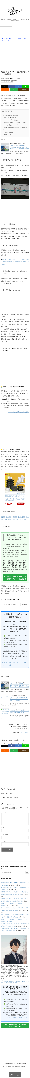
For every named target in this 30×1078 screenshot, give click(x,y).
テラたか (9, 921)
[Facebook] (11, 86)
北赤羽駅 (8, 517)
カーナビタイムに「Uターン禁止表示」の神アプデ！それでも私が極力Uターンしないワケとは (19, 699)
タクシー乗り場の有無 (11, 120)
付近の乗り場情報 (8, 132)
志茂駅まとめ (7, 134)
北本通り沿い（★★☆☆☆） (13, 125)
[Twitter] (4, 86)
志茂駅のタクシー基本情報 (10, 115)
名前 (2, 827)
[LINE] (25, 86)
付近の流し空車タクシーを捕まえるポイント (15, 122)
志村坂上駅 (8, 519)
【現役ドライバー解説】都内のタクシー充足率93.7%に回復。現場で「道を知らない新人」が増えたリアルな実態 (19, 147)
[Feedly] (14, 89)
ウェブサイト (4, 841)
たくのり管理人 (24, 732)
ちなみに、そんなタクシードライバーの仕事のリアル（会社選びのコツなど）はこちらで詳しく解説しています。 (15, 262)
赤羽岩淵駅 (22, 519)
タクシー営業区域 (10, 117)
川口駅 (15, 517)
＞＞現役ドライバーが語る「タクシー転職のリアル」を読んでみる (15, 577)
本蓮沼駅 (15, 519)
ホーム (5, 38)
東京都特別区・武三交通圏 (7, 82)
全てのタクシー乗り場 (15, 38)
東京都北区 (14, 80)
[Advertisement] (15, 57)
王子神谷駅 (21, 517)
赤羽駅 (3, 517)
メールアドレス (5, 834)
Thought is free (23, 1066)
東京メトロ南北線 (6, 80)
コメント (3, 812)
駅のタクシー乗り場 (15, 78)
